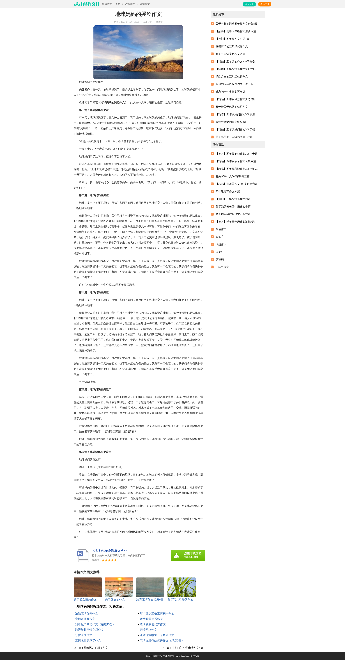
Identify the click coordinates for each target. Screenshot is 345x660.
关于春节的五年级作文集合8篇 (234, 137)
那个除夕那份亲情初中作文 (157, 613)
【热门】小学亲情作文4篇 (187, 647)
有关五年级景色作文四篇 (230, 53)
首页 (117, 4)
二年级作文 (222, 267)
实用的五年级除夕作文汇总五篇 (234, 84)
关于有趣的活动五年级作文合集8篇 (236, 23)
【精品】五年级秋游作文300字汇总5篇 (237, 168)
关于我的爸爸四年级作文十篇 (233, 206)
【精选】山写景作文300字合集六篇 (237, 183)
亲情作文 (145, 4)
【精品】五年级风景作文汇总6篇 (235, 99)
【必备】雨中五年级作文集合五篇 (236, 31)
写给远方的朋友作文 (96, 647)
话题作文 (130, 4)
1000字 (220, 236)
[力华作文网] (86, 5)
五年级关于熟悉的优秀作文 (232, 106)
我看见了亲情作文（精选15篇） (95, 624)
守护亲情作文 (83, 635)
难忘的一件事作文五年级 (230, 91)
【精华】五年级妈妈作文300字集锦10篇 (237, 114)
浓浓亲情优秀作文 (86, 613)
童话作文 (221, 229)
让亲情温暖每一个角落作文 (157, 635)
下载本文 (158, 22)
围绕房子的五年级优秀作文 (232, 46)
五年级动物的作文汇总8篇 (231, 121)
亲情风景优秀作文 (151, 618)
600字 (219, 251)
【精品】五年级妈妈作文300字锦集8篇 (237, 129)
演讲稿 (220, 259)
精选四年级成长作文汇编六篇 (233, 214)
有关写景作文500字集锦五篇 (233, 176)
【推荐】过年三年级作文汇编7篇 (235, 221)
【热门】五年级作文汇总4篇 (232, 38)
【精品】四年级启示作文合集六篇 (236, 161)
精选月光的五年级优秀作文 (232, 76)
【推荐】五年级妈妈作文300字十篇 (237, 153)
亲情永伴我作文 (85, 618)
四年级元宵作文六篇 (228, 191)
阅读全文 (147, 22)
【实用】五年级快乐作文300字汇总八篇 (237, 69)
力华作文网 (168, 656)
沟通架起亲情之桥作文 (89, 629)
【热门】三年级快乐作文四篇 (233, 199)
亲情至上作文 (148, 629)
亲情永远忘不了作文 (88, 640)
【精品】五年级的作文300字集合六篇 (237, 61)
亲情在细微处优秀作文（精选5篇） (162, 640)
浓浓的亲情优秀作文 (153, 624)
